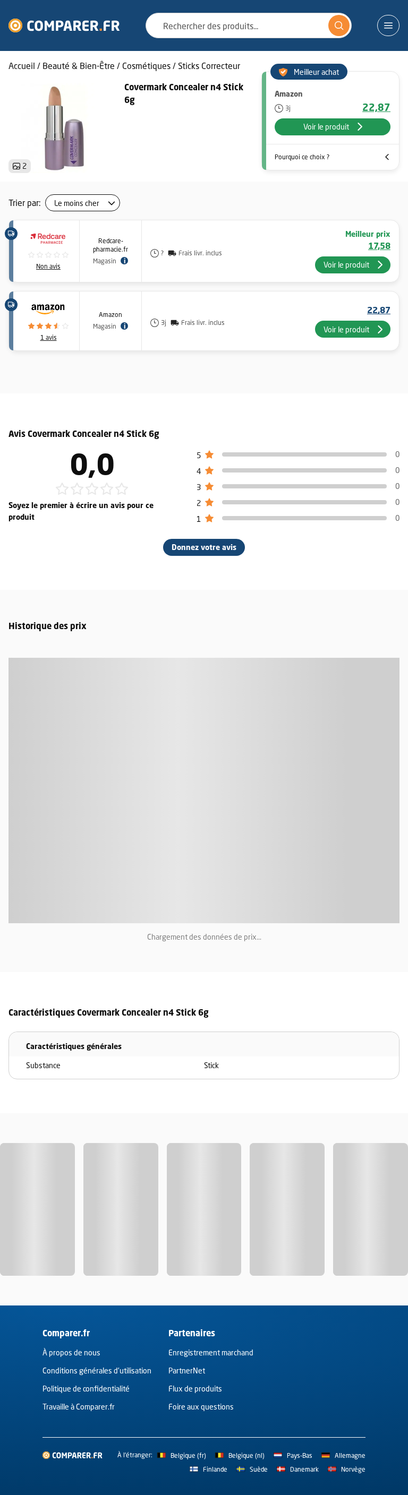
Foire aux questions (201, 1406)
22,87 (376, 107)
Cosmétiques (146, 66)
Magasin (104, 261)
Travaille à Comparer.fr (78, 1406)
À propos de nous (71, 1352)
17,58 (379, 245)
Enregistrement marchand (210, 1352)
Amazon (110, 315)
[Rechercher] (339, 25)
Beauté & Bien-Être (78, 66)
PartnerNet (186, 1370)
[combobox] (249, 25)
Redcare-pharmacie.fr (110, 245)
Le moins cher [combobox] (76, 203)
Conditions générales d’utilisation (96, 1370)
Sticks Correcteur (209, 66)
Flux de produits (195, 1388)
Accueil (21, 66)
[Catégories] (388, 25)
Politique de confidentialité (86, 1388)
